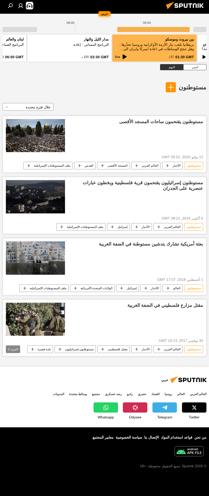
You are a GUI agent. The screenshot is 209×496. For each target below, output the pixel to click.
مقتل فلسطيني (117, 349)
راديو (130, 394)
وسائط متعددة (78, 394)
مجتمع (96, 394)
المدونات (58, 394)
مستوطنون (192, 87)
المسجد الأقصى (117, 165)
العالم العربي (150, 165)
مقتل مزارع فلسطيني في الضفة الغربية (165, 305)
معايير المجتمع (103, 437)
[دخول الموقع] (21, 6)
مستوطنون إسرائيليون (79, 349)
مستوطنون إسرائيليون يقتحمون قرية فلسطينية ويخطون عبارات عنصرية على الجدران (143, 185)
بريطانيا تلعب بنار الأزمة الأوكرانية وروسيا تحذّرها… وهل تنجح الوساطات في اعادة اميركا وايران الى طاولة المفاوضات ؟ (156, 48)
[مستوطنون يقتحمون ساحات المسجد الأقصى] (35, 135)
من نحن (200, 437)
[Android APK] (189, 452)
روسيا (168, 394)
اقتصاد (155, 394)
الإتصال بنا (151, 437)
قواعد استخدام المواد (176, 437)
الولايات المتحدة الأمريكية (96, 288)
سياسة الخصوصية (129, 437)
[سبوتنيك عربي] (186, 10)
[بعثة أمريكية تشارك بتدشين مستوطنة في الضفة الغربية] (35, 257)
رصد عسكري (113, 394)
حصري (142, 394)
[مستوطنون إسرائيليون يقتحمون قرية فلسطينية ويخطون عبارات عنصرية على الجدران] (35, 196)
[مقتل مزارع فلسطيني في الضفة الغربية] (35, 319)
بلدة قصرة (44, 349)
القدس (89, 165)
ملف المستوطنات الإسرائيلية (52, 165)
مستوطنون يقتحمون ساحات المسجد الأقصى (161, 121)
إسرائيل (122, 227)
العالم (176, 288)
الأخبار (176, 165)
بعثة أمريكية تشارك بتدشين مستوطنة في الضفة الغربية (151, 243)
